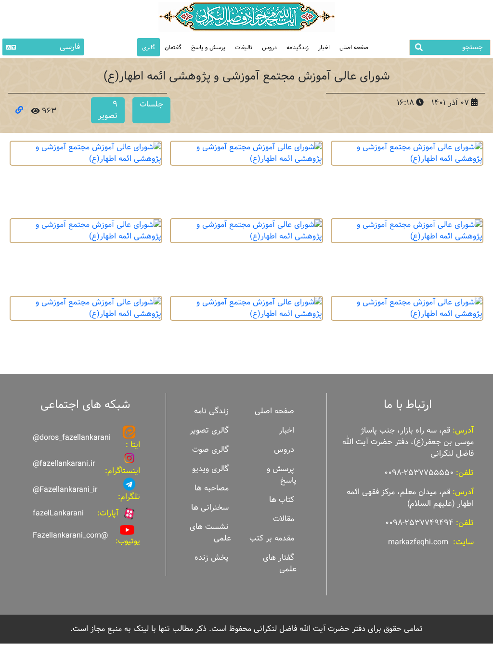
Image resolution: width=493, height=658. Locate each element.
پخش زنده (212, 557)
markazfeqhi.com (418, 542)
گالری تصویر (209, 430)
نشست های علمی (210, 532)
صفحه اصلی (353, 47)
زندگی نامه (211, 411)
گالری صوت (210, 449)
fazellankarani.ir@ (64, 463)
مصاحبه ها (212, 488)
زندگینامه (297, 47)
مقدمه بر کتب (271, 538)
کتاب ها (281, 499)
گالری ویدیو (210, 468)
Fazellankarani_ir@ (65, 489)
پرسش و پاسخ (208, 47)
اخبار (324, 47)
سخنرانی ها (210, 507)
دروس (269, 47)
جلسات (151, 104)
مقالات (283, 519)
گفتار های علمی (280, 563)
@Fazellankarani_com (70, 535)
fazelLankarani (58, 513)
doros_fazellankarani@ (72, 437)
